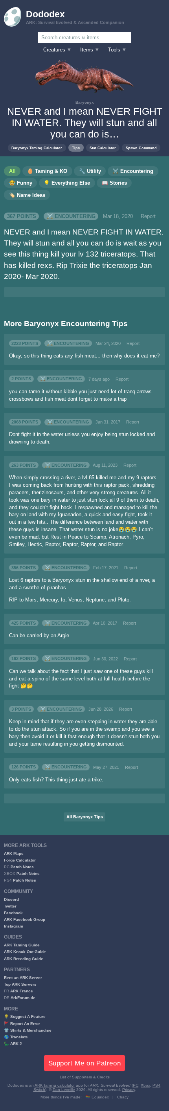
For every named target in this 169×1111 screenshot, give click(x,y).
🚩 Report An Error (22, 1023)
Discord (11, 899)
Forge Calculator (20, 860)
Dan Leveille (64, 1089)
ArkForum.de (23, 998)
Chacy (123, 1097)
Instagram (13, 926)
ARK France (21, 991)
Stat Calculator (103, 148)
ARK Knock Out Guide (25, 952)
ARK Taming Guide (22, 945)
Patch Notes (22, 867)
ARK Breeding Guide (23, 959)
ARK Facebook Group (24, 919)
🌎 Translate (16, 1037)
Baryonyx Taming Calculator (36, 148)
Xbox (145, 1085)
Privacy (128, 1089)
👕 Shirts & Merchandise (27, 1030)
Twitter (10, 906)
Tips (76, 148)
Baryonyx (84, 102)
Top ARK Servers (20, 984)
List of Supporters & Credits (85, 1077)
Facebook (13, 913)
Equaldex (100, 1097)
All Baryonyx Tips (84, 816)
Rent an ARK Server (23, 977)
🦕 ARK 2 (13, 1043)
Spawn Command (141, 148)
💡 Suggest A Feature (25, 1016)
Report (148, 216)
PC (135, 1085)
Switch (39, 1089)
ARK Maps (14, 853)
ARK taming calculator (55, 1085)
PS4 (156, 1085)
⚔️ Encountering (71, 216)
